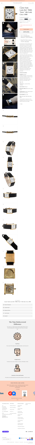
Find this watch (26, 29)
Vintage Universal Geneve (28, 404)
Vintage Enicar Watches (21, 428)
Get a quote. (27, 41)
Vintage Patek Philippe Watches (20, 412)
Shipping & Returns (13, 405)
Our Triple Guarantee (13, 413)
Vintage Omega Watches (20, 409)
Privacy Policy (12, 409)
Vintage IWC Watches (21, 426)
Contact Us (11, 411)
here (23, 398)
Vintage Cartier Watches (20, 415)
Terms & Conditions (13, 407)
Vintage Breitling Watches (20, 421)
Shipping (21, 22)
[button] (2, 3)
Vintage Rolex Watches (20, 406)
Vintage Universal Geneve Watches (20, 424)
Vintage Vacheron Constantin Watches (21, 418)
